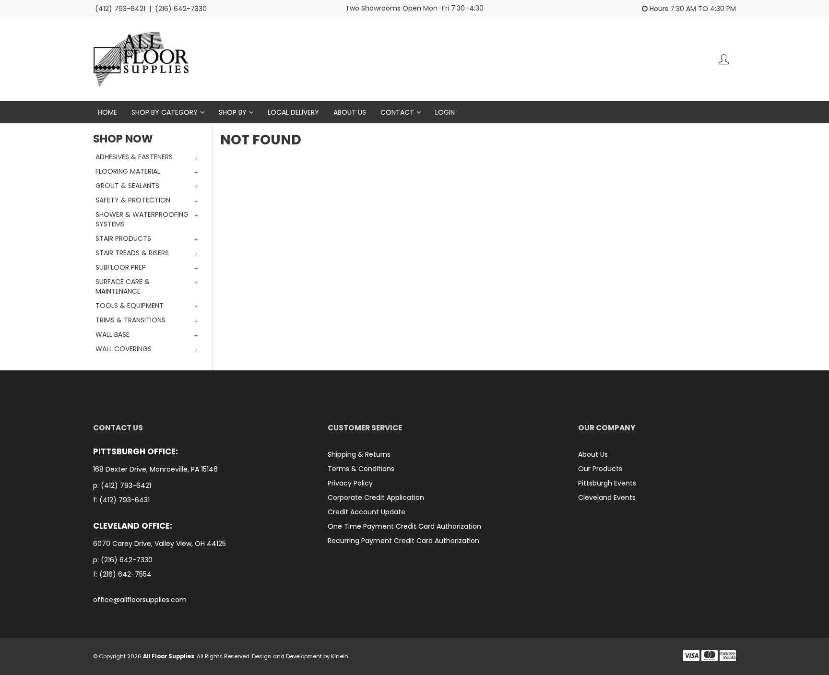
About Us (349, 112)
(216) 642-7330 (127, 560)
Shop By (233, 112)
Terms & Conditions (361, 469)
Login (445, 112)
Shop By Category (164, 112)
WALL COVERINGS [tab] (123, 349)
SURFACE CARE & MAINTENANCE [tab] (122, 286)
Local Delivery (293, 112)
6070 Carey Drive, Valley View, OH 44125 (160, 544)
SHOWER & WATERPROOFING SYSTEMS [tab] (142, 219)
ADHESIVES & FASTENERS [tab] (134, 157)
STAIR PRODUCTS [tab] (123, 238)
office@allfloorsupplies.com (140, 600)
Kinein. (340, 656)
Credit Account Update (366, 512)
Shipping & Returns (359, 454)
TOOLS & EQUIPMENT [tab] (129, 305)
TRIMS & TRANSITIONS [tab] (130, 320)
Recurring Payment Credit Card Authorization (403, 540)
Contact (397, 112)
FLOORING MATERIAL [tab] (127, 171)
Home (107, 112)
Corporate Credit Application (376, 497)
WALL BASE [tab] (112, 334)
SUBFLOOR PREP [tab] (120, 267)
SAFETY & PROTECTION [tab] (132, 200)
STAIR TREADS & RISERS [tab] (132, 253)
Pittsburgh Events (607, 483)
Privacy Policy (350, 483)
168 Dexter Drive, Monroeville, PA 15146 (156, 469)
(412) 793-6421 (126, 485)
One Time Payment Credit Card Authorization (404, 526)
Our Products (600, 469)
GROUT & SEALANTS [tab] (127, 185)
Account (724, 59)
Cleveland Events (607, 497)
